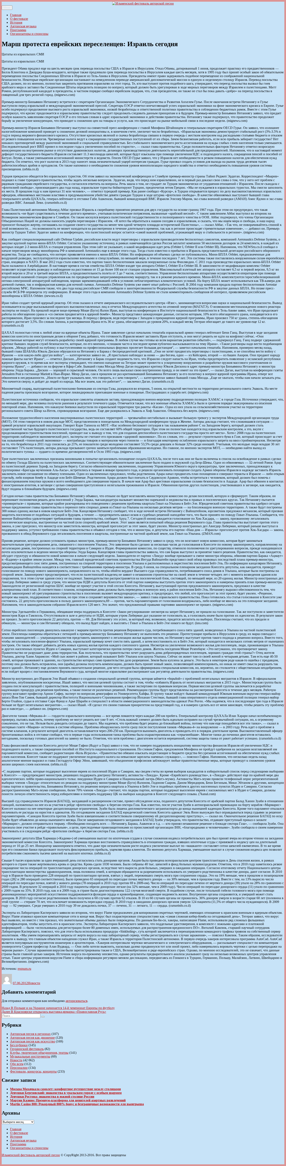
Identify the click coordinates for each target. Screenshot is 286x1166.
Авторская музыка (23, 26)
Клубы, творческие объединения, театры (39, 1052)
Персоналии (19, 1067)
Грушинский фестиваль (27, 1049)
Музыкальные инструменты (30, 1056)
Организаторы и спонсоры (29, 34)
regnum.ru (24, 968)
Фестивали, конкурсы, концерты (33, 1071)
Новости (34, 983)
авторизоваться (76, 1001)
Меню (7, 7)
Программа (18, 30)
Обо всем (16, 1064)
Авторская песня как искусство (32, 1041)
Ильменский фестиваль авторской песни (31, 1155)
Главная (15, 15)
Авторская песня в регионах (30, 1034)
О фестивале (19, 18)
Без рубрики (19, 1045)
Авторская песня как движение (32, 1037)
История (16, 22)
